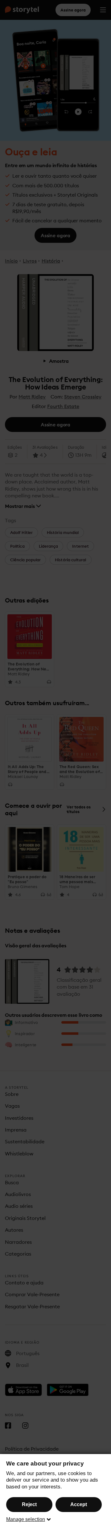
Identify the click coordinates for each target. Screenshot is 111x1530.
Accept (78, 1504)
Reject (29, 1504)
